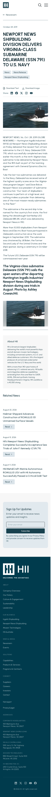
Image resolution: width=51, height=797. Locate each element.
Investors (7, 690)
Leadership (8, 608)
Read (7, 427)
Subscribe (25, 531)
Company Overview (11, 591)
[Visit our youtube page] (31, 93)
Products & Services (11, 665)
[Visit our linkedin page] (11, 93)
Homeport (7, 702)
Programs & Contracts (12, 669)
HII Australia (8, 632)
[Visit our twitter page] (21, 93)
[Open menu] (46, 5)
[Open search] (40, 5)
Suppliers (7, 682)
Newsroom (7, 643)
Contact (6, 695)
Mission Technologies (12, 628)
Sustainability (8, 603)
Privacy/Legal (8, 708)
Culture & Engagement (13, 599)
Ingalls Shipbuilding (11, 619)
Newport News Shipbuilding (14, 623)
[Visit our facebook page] (16, 93)
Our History (8, 595)
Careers (6, 686)
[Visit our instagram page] (26, 93)
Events (6, 647)
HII (10, 143)
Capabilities (8, 660)
